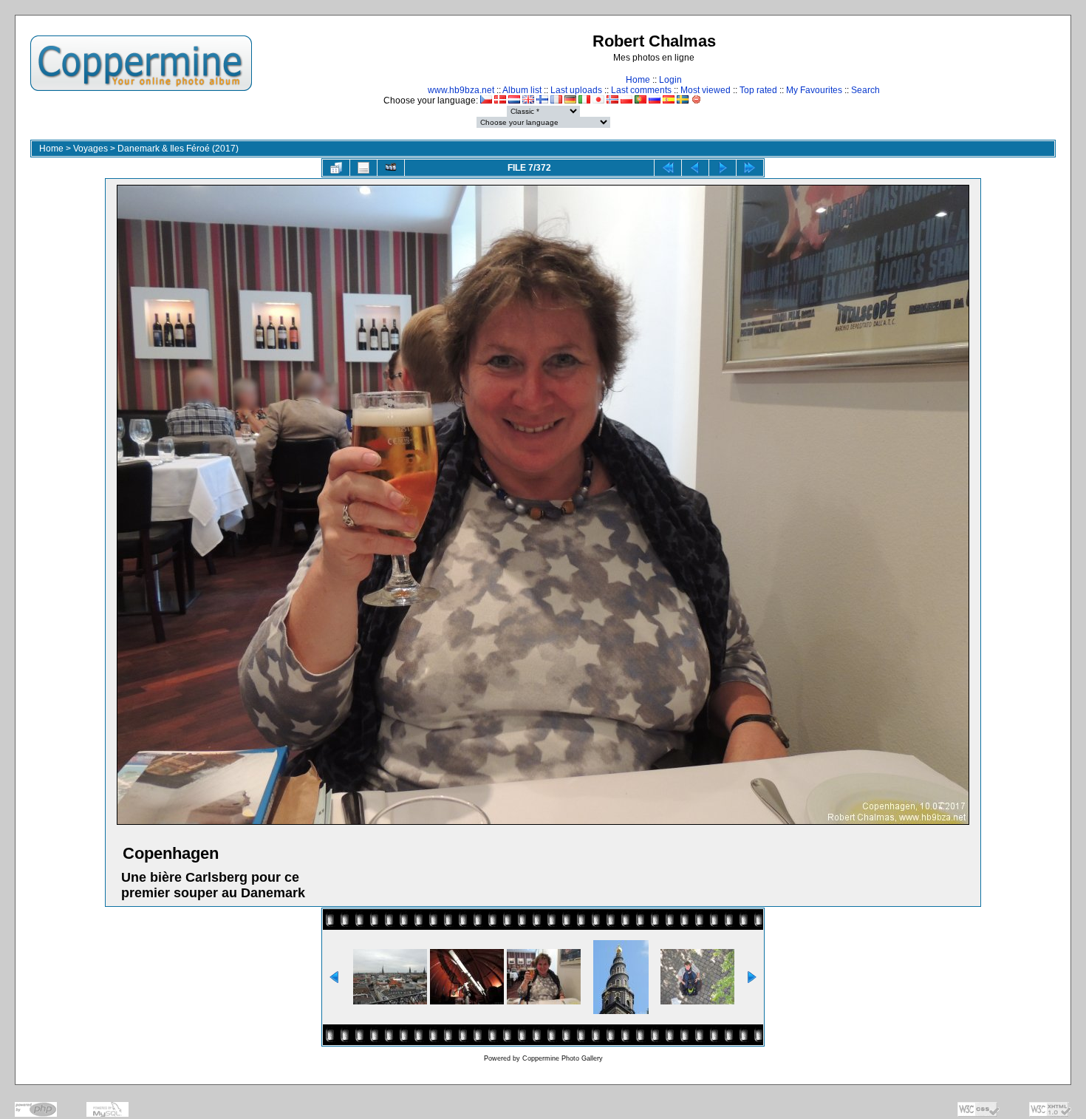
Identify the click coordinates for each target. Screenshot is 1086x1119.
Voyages (90, 148)
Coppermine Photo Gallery (562, 1058)
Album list (522, 90)
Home (638, 80)
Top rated (758, 90)
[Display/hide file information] (363, 168)
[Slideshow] (391, 168)
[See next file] (722, 168)
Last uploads (576, 90)
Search (865, 90)
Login (670, 80)
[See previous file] (695, 168)
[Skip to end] (750, 168)
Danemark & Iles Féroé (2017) (178, 148)
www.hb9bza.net (461, 90)
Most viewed (705, 90)
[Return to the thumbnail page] (336, 168)
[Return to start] (668, 168)
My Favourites (814, 90)
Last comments (641, 90)
